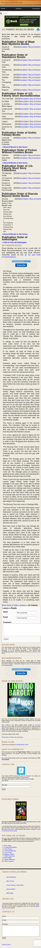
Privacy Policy (6, 944)
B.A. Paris (7, 845)
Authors (19, 8)
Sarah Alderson (9, 859)
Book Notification (7, 753)
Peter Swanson (9, 856)
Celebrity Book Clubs (22, 744)
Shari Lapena (9, 861)
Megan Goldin (9, 854)
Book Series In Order (10, 605)
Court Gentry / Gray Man (15, 885)
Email (5, 617)
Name (5, 612)
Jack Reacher (11, 877)
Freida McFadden (10, 847)
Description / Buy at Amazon (29, 47)
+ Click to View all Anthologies (14, 242)
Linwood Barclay (10, 851)
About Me (28, 779)
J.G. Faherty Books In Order (18, 29)
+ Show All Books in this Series (15, 147)
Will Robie (9, 893)
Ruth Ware (8, 858)
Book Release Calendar (9, 13)
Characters (36, 8)
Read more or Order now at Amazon (12, 737)
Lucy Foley (8, 852)
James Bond (10, 889)
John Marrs (8, 849)
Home (3, 8)
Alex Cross (10, 881)
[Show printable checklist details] (38, 29)
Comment (7, 622)
